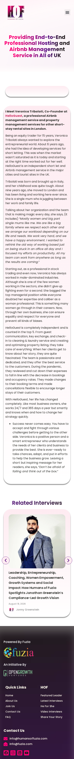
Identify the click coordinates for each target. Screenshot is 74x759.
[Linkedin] (19, 752)
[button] (67, 12)
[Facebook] (6, 752)
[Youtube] (26, 752)
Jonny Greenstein (27, 609)
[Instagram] (12, 752)
